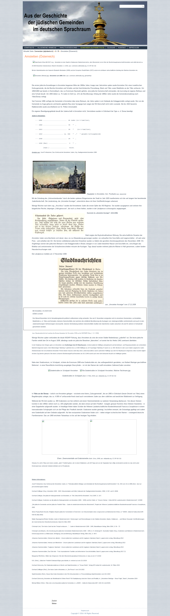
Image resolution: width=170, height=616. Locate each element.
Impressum (134, 48)
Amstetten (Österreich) (40, 56)
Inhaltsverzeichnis (68, 48)
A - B (57, 51)
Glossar (111, 48)
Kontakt (122, 48)
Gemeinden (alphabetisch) (92, 48)
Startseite (29, 48)
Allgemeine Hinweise (47, 48)
